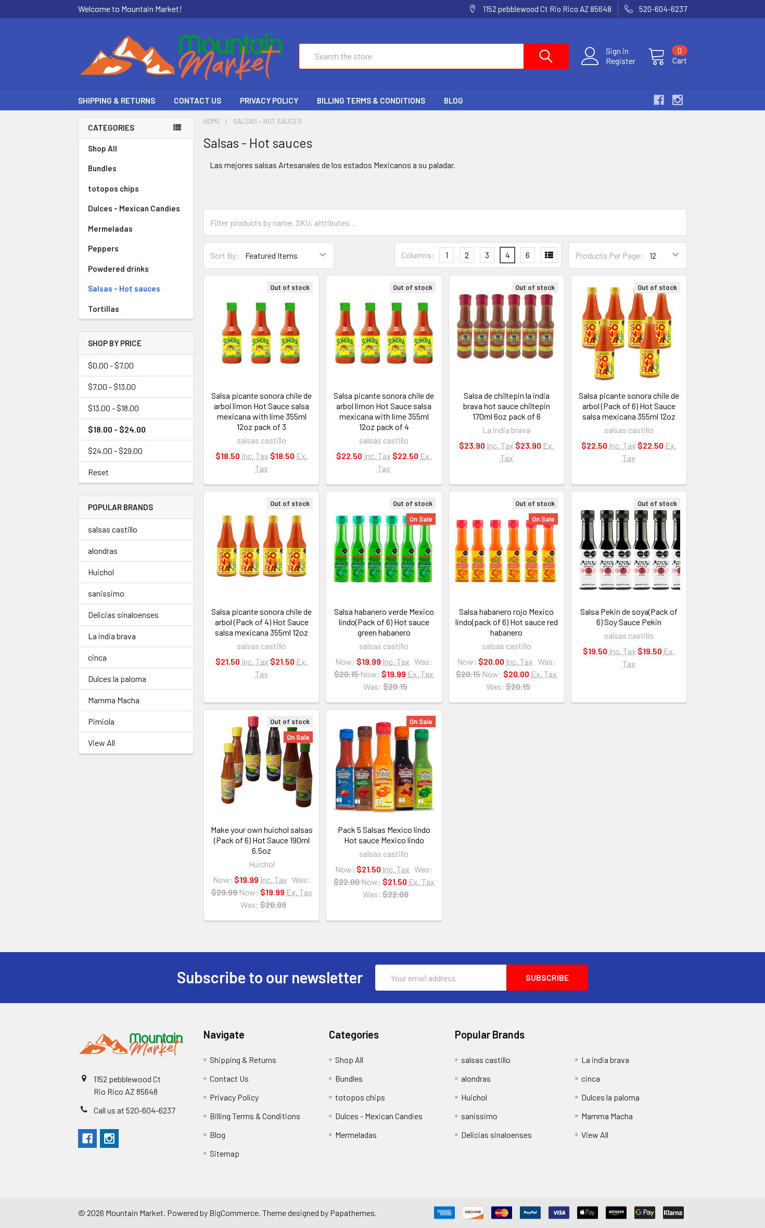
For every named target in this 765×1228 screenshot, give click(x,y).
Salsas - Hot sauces (124, 288)
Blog (453, 100)
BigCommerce (234, 1213)
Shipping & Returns (116, 100)
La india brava (112, 636)
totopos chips (113, 188)
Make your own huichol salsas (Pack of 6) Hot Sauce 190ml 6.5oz (262, 840)
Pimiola (101, 721)
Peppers (103, 248)
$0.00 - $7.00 (111, 365)
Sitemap (224, 1153)
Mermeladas (110, 228)
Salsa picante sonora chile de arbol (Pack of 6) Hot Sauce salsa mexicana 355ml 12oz (629, 405)
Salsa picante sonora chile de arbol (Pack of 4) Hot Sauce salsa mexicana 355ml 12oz (261, 621)
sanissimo (106, 593)
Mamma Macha (113, 700)
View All (101, 743)
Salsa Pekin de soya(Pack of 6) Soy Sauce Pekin (629, 616)
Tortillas (103, 308)
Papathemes (352, 1213)
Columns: (418, 255)
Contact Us (197, 100)
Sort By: (224, 255)
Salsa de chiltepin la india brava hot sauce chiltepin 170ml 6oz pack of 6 (506, 405)
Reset (98, 472)
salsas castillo (112, 529)
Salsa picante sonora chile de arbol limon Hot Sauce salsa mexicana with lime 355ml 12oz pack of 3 (261, 411)
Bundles (102, 168)
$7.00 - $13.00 (112, 386)
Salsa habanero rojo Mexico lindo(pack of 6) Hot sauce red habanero (506, 621)
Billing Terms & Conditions (371, 100)
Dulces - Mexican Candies (134, 208)
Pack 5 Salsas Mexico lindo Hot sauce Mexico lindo (384, 835)
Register (620, 61)
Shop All (102, 148)
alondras (103, 550)
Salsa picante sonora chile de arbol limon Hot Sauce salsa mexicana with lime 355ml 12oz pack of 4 (384, 411)
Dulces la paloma (117, 678)
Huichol (101, 572)
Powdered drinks (118, 268)
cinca (97, 657)
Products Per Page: (609, 255)
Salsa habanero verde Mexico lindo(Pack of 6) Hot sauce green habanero (384, 621)
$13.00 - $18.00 (113, 408)
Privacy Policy (269, 100)
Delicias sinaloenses (123, 614)
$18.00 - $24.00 (117, 429)
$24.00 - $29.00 (115, 450)
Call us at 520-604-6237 (134, 1110)
